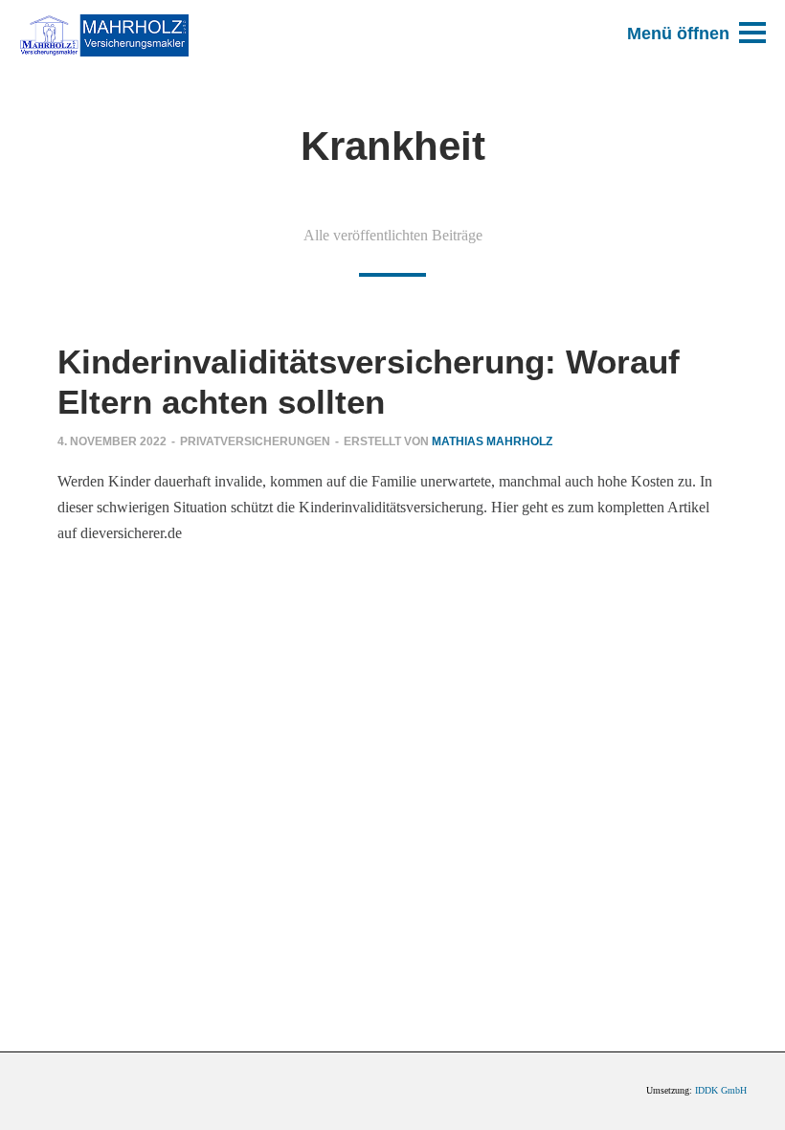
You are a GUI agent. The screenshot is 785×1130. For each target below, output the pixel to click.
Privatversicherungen (255, 441)
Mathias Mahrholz (492, 441)
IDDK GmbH (721, 1090)
